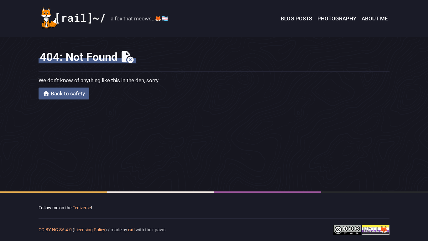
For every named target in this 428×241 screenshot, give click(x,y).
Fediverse (81, 207)
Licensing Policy (89, 229)
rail (131, 229)
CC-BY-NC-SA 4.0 (56, 229)
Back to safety (67, 93)
